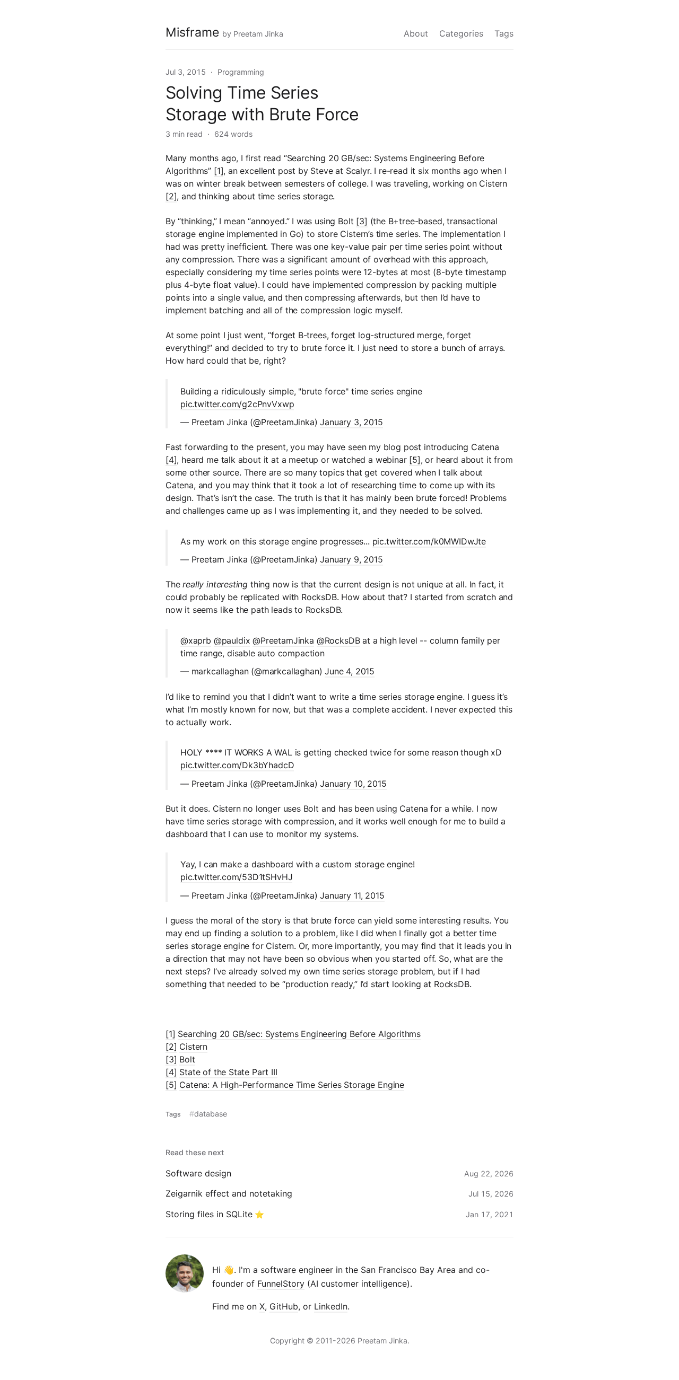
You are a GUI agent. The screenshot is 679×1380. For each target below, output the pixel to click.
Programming (240, 71)
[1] (218, 170)
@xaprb (195, 640)
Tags (503, 33)
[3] (361, 221)
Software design (198, 1173)
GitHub (283, 1306)
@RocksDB (338, 640)
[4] (171, 459)
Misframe (192, 32)
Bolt (187, 1059)
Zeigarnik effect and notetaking (229, 1193)
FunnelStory (280, 1283)
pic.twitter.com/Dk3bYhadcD (237, 765)
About (416, 33)
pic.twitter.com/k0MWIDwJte (429, 541)
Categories (461, 33)
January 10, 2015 (353, 783)
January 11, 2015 (352, 895)
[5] (414, 459)
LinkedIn (330, 1306)
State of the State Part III (228, 1072)
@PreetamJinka (283, 640)
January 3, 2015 (351, 422)
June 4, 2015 (350, 671)
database (210, 1113)
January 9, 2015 (351, 559)
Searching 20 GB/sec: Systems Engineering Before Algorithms (299, 1034)
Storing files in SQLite (209, 1214)
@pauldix (232, 640)
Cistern (193, 1046)
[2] (171, 196)
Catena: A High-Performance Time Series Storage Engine (291, 1084)
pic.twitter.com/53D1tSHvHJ (236, 877)
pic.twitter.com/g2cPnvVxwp (237, 404)
